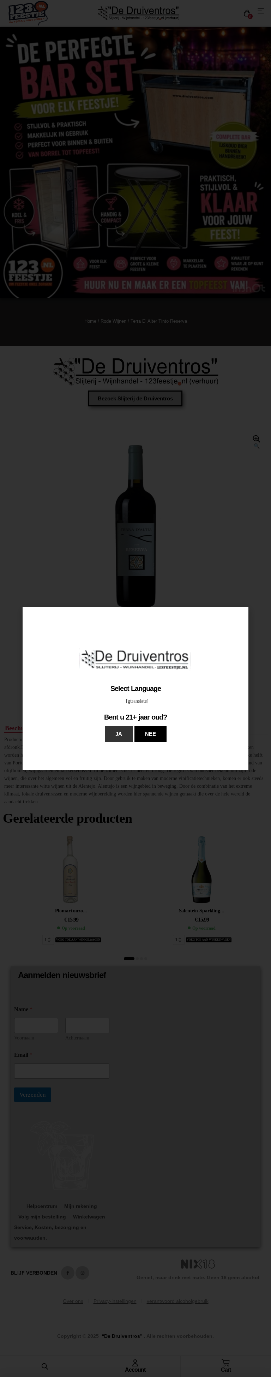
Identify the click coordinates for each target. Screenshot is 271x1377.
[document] (135, 688)
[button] (119, 734)
